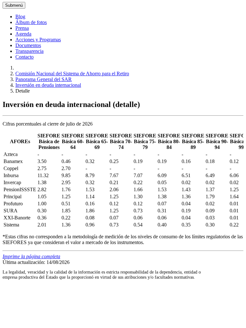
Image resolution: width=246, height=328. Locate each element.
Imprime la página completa (31, 256)
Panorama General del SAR (43, 79)
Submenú (14, 5)
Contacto (24, 57)
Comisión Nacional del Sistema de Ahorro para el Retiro (72, 73)
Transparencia (29, 51)
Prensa (22, 28)
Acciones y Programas (38, 39)
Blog (20, 16)
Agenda (23, 34)
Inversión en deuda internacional (48, 85)
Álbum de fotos (31, 22)
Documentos (28, 45)
